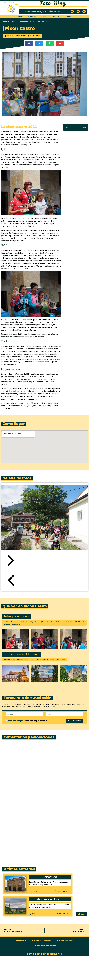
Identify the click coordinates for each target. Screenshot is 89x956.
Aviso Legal (21, 940)
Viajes (12, 21)
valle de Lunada (47, 258)
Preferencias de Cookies (44, 945)
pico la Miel (40, 263)
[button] (29, 43)
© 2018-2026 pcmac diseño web (44, 953)
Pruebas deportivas (26, 21)
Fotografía (31, 16)
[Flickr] (84, 11)
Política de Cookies (64, 940)
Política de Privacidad (41, 940)
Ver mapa (67, 16)
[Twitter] (78, 11)
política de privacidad (36, 720)
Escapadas (44, 16)
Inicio (20, 16)
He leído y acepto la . (27, 720)
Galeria (56, 16)
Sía (52, 221)
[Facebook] (72, 11)
